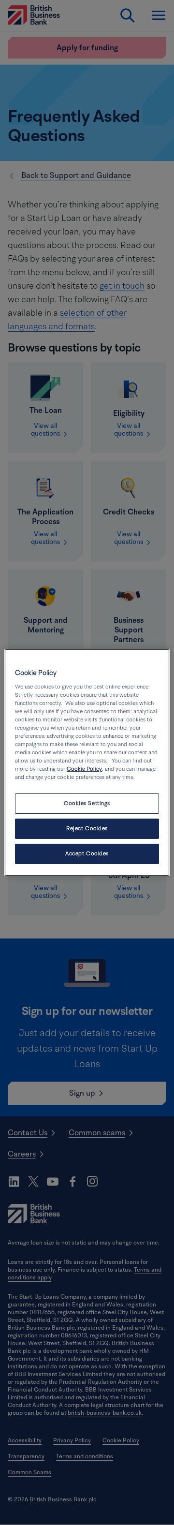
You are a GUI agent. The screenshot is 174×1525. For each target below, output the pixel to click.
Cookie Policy (84, 769)
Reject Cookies (87, 828)
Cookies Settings (87, 803)
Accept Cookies (87, 853)
